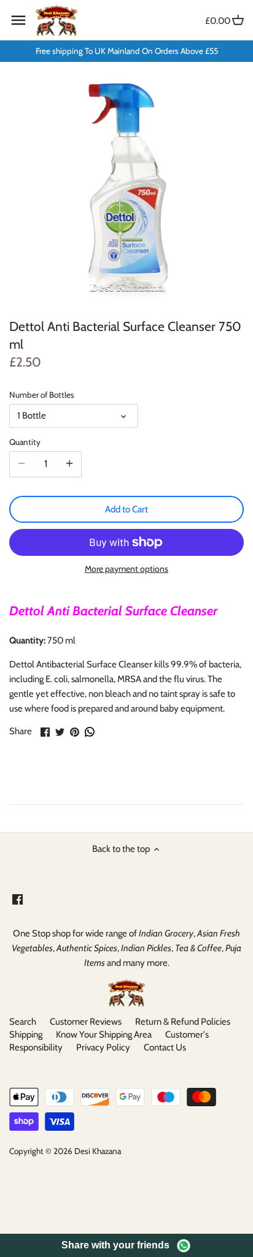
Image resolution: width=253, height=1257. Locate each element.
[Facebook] (17, 898)
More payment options (126, 569)
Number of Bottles (41, 395)
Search (22, 1021)
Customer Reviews (86, 1021)
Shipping (25, 1034)
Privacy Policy (103, 1047)
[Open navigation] (18, 20)
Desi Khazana (97, 1151)
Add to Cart (126, 509)
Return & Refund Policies (182, 1021)
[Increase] (69, 464)
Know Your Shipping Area (104, 1034)
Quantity (25, 442)
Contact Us (165, 1047)
